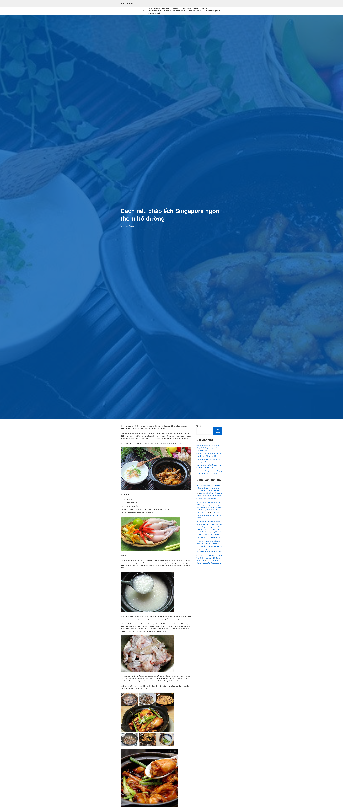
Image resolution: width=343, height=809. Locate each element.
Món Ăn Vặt (166, 8)
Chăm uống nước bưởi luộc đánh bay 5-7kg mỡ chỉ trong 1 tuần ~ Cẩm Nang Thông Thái (209, 558)
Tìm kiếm (199, 426)
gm (124, 226)
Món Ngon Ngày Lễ (179, 11)
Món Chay (200, 11)
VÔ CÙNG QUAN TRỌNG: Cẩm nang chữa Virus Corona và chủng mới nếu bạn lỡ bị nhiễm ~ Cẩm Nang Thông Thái (209, 488)
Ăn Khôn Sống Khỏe (154, 11)
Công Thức (191, 11)
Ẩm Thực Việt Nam (154, 8)
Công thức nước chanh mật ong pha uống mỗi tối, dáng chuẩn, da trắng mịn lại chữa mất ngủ (208, 448)
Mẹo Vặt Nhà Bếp (186, 8)
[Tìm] (143, 11)
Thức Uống (167, 11)
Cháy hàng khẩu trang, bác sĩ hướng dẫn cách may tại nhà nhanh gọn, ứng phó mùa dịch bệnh (209, 534)
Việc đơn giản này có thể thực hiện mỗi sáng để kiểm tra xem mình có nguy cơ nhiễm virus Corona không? (209, 495)
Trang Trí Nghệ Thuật (213, 11)
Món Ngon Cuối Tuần (200, 8)
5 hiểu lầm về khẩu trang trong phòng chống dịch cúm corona (208, 515)
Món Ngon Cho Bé (154, 13)
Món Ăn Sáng (130, 226)
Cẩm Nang (175, 8)
